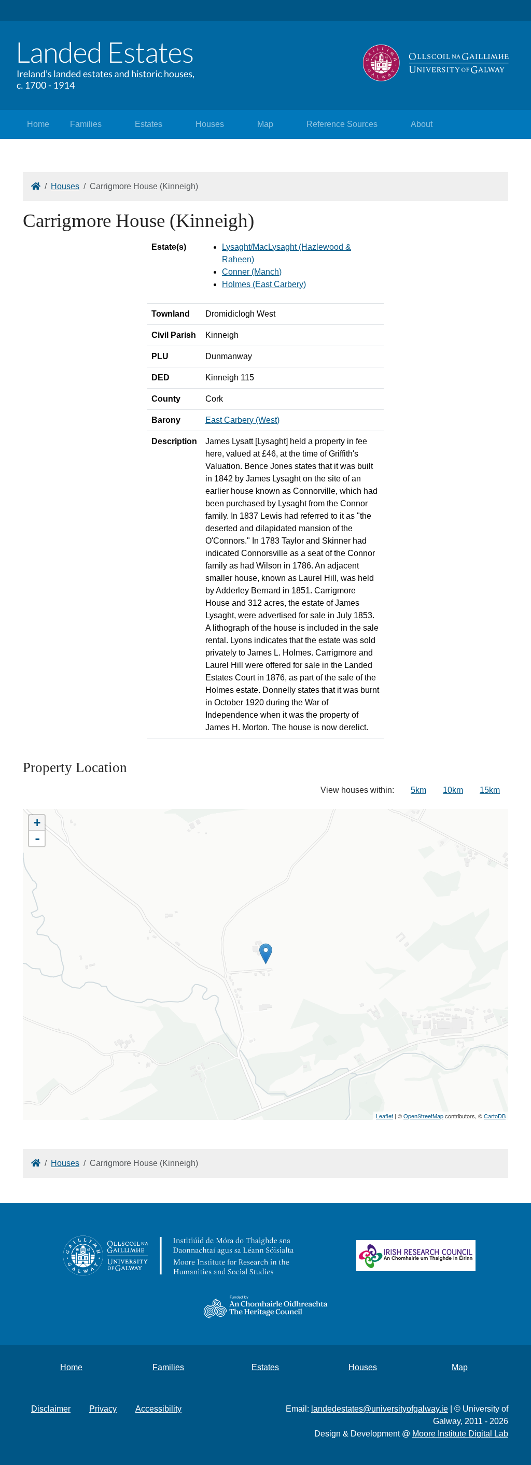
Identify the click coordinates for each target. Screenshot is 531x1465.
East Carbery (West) (242, 420)
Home (38, 124)
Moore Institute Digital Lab (460, 1433)
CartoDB (495, 1116)
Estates (148, 124)
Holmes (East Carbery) (264, 284)
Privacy (103, 1408)
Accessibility (158, 1408)
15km (490, 790)
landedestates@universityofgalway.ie (379, 1408)
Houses (209, 124)
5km (418, 790)
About (421, 124)
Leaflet (384, 1116)
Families (86, 124)
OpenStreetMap (423, 1116)
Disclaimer (51, 1408)
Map (265, 124)
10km (453, 790)
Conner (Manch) (252, 271)
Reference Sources (342, 124)
